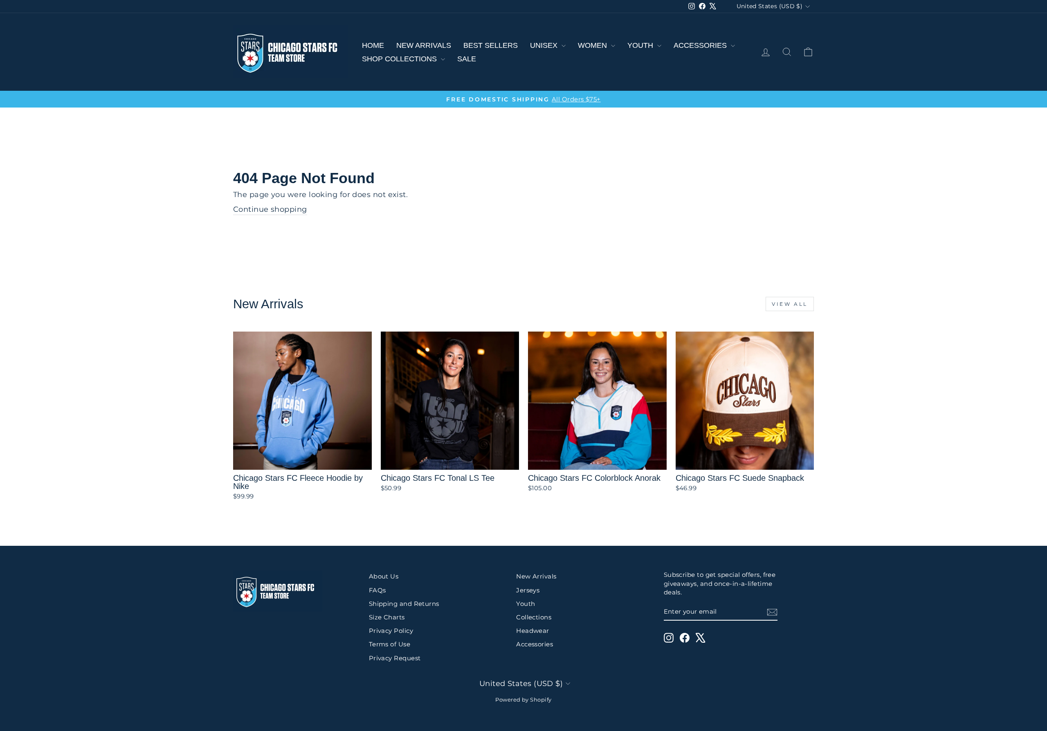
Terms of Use (389, 644)
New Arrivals (423, 45)
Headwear (532, 631)
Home (373, 45)
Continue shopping (270, 209)
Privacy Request (395, 658)
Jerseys (527, 590)
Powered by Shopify (523, 700)
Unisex (544, 45)
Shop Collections (400, 59)
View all (790, 304)
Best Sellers (490, 45)
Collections (533, 617)
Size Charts (387, 617)
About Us (384, 576)
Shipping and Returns (404, 604)
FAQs (377, 590)
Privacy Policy (391, 631)
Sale (466, 59)
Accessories (701, 45)
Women (593, 45)
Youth (641, 45)
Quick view (302, 460)
